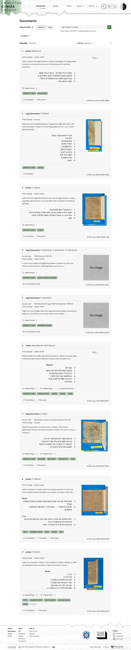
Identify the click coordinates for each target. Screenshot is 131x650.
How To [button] (92, 6)
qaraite (54, 394)
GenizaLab (118, 633)
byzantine (41, 459)
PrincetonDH (119, 636)
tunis (47, 532)
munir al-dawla (50, 600)
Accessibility (12, 647)
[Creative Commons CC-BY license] (53, 647)
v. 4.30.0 (105, 647)
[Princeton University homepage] (117, 647)
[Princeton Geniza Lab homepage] (88, 635)
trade (70, 394)
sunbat (40, 230)
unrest (54, 532)
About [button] (79, 6)
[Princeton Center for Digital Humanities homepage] (103, 635)
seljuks (62, 394)
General (41, 27)
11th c (25, 532)
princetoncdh (119, 639)
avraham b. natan (29, 93)
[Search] (109, 27)
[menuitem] (39, 7)
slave (72, 459)
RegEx (50, 27)
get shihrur (51, 459)
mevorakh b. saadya (44, 325)
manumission (63, 459)
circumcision (42, 93)
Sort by (80, 43)
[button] (12, 7)
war (61, 532)
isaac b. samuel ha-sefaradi (47, 278)
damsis (40, 168)
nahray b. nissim (43, 394)
